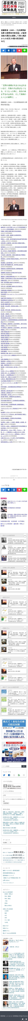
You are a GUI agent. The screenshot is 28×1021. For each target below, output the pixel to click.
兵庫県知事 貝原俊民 (6, 290)
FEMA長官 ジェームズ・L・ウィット (10, 294)
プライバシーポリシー (8, 882)
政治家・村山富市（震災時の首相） (10, 306)
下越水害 (9, 852)
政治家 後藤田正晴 (5, 304)
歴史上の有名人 (8, 905)
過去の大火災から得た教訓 (14, 589)
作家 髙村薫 (4, 347)
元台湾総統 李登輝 (5, 381)
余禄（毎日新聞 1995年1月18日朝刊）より (12, 282)
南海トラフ (5, 852)
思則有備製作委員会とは (9, 873)
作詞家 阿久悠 (4, 341)
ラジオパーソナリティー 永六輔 (9, 383)
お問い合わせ (6, 880)
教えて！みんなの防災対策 (9, 933)
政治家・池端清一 (5, 314)
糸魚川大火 (11, 860)
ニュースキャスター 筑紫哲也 (8, 355)
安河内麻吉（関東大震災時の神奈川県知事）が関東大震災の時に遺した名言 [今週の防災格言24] (17, 516)
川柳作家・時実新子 (6, 392)
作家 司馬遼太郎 (5, 331)
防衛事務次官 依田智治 (7, 300)
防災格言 (14, 521)
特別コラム (5, 928)
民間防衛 (9, 862)
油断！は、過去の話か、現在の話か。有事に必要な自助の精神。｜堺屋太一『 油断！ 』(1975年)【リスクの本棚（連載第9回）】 (14, 813)
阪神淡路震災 (8, 858)
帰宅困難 (10, 855)
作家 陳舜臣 (4, 351)
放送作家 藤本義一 (5, 343)
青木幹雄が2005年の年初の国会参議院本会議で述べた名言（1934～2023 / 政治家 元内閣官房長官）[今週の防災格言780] (17, 560)
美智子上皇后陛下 (5, 302)
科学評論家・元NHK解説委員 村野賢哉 (11, 386)
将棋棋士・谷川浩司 (6, 363)
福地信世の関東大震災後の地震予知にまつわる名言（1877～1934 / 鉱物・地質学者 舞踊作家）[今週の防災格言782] (17, 541)
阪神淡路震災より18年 (6, 442)
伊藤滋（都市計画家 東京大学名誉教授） (11, 231)
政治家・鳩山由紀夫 (6, 316)
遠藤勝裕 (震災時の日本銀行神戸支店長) (11, 272)
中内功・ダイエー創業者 (7, 371)
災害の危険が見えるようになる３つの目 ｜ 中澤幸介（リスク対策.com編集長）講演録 (17, 651)
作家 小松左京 (4, 345)
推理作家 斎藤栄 (5, 333)
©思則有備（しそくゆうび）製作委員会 (9, 1016)
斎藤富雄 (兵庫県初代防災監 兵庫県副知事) (12, 268)
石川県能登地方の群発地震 (14, 507)
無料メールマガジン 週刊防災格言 (11, 870)
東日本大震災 (17, 855)
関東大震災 (19, 852)
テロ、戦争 (7, 920)
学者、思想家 (8, 896)
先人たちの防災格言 (13, 46)
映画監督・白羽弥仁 (6, 361)
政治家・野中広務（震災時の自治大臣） (11, 310)
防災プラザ (5, 925)
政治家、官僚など (21, 46)
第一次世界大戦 (15, 862)
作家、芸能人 (8, 898)
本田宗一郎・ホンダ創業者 (8, 373)
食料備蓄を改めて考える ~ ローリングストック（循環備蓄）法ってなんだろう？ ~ (17, 970)
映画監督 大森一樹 (5, 353)
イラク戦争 (6, 855)
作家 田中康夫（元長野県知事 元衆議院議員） (13, 404)
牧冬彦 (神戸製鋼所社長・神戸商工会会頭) (12, 264)
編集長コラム (6, 930)
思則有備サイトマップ (8, 875)
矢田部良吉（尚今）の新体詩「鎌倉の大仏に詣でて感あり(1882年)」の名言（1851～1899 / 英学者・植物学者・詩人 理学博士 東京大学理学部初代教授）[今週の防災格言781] (17, 550)
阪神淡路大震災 (5, 521)
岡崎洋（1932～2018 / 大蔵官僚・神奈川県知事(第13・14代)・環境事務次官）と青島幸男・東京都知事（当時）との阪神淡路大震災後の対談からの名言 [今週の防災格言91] (14, 1004)
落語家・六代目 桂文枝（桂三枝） (9, 367)
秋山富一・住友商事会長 (7, 375)
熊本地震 (7, 860)
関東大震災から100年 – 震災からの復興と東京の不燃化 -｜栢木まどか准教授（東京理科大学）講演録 (17, 583)
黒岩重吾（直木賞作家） (7, 262)
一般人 (6, 900)
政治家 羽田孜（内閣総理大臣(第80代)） (11, 396)
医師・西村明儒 (5, 365)
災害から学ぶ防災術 (8, 909)
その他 (6, 922)
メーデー (15, 860)
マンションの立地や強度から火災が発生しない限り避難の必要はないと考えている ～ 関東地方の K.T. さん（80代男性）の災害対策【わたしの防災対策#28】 (14, 956)
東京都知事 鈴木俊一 (6, 318)
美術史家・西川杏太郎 (6, 390)
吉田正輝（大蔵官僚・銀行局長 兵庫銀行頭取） (13, 243)
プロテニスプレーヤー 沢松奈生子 (9, 408)
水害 (6, 917)
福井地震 (20, 862)
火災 (6, 915)
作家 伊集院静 (4, 359)
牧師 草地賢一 (4, 292)
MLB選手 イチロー (5, 412)
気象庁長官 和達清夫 (6, 298)
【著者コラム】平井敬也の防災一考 (11, 877)
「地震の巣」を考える (14, 946)
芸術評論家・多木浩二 (6, 394)
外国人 (6, 903)
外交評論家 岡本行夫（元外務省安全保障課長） (13, 400)
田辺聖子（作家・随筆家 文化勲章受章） (11, 235)
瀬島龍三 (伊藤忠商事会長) (8, 276)
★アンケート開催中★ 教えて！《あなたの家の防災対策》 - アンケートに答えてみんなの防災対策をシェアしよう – (17, 693)
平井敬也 (21, 521)
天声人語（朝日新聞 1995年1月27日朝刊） (12, 286)
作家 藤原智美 (4, 349)
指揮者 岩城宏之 (5, 337)
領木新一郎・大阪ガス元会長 (8, 377)
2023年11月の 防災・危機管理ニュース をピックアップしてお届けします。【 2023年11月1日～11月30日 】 (17, 612)
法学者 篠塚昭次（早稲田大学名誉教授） (11, 418)
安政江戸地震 (20, 860)
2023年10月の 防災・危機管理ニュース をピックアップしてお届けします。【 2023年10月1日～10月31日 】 (17, 620)
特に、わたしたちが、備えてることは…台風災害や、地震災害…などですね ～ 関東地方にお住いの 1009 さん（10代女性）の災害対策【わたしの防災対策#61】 (17, 702)
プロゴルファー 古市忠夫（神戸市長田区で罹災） (14, 414)
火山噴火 (7, 910)
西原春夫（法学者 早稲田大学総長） (10, 258)
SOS (12, 852)
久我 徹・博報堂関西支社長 (8, 379)
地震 (26, 46)
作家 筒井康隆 (4, 339)
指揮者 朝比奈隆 (5, 335)
